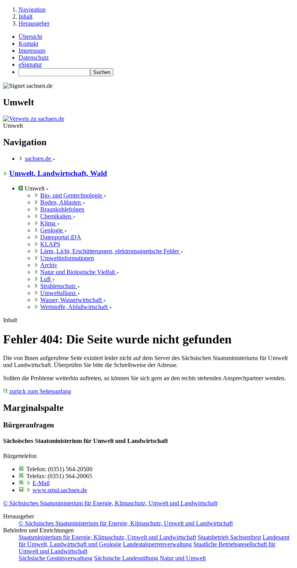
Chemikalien (56, 216)
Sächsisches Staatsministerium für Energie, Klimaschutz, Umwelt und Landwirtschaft (110, 503)
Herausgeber (34, 23)
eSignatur (30, 64)
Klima (48, 223)
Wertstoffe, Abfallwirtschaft (74, 307)
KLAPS (50, 244)
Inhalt (25, 16)
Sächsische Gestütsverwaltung (55, 558)
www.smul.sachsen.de (59, 490)
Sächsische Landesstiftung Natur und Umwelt (150, 558)
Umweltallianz (58, 293)
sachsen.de (39, 158)
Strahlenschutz (58, 286)
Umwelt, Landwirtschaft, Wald (58, 173)
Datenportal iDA (60, 237)
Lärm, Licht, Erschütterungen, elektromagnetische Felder (110, 251)
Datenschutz (34, 57)
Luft (46, 279)
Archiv (48, 265)
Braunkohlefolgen (62, 209)
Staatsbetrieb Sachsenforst (229, 537)
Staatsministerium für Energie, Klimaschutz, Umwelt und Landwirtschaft (107, 537)
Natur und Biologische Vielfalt (78, 272)
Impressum (32, 50)
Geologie (52, 230)
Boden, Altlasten (61, 202)
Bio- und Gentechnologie (72, 195)
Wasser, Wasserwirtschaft (71, 300)
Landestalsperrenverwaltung (157, 544)
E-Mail (41, 483)
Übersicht (30, 36)
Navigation (32, 9)
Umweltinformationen (67, 258)
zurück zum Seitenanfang (40, 391)
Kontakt (28, 43)
